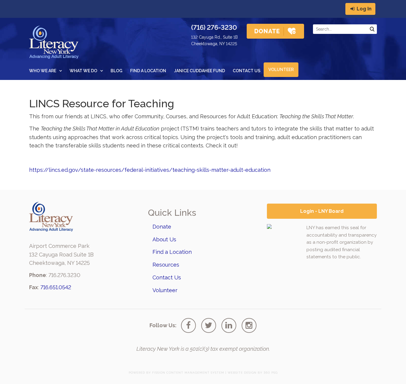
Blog (116, 70)
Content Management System (195, 372)
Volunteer (281, 69)
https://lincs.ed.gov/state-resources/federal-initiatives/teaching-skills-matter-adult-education (149, 170)
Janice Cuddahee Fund (199, 70)
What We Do (83, 70)
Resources (165, 265)
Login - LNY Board (322, 211)
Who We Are (42, 70)
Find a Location (148, 70)
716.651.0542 (55, 287)
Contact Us (246, 70)
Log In (363, 9)
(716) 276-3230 (214, 27)
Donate (161, 227)
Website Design (242, 372)
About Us (164, 239)
